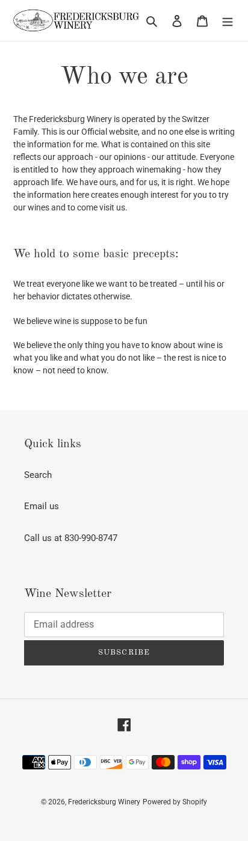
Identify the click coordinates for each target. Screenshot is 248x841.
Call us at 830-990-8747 (70, 538)
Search (38, 474)
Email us (41, 506)
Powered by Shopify (175, 802)
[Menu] (227, 21)
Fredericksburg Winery (104, 802)
